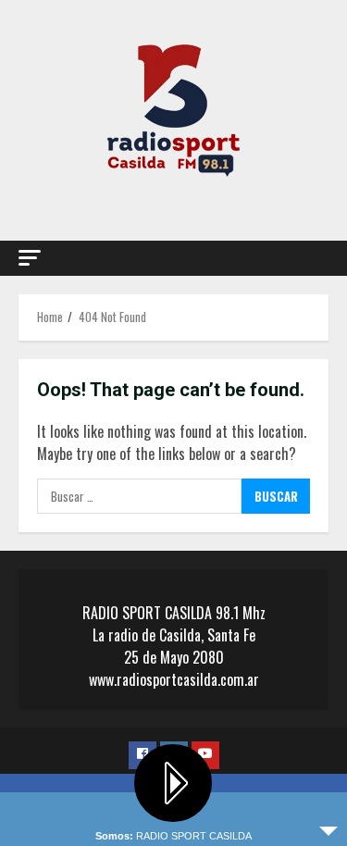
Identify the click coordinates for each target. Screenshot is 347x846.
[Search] (306, 258)
